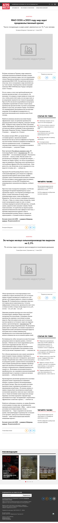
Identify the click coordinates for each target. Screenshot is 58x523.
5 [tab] (32, 481)
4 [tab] (30, 481)
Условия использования (6, 519)
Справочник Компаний (42, 7)
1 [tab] (25, 481)
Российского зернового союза (21, 151)
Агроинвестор (15, 7)
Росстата (4, 301)
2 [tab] (27, 481)
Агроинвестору (23, 153)
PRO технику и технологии (27, 7)
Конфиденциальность (6, 517)
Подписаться (26, 495)
